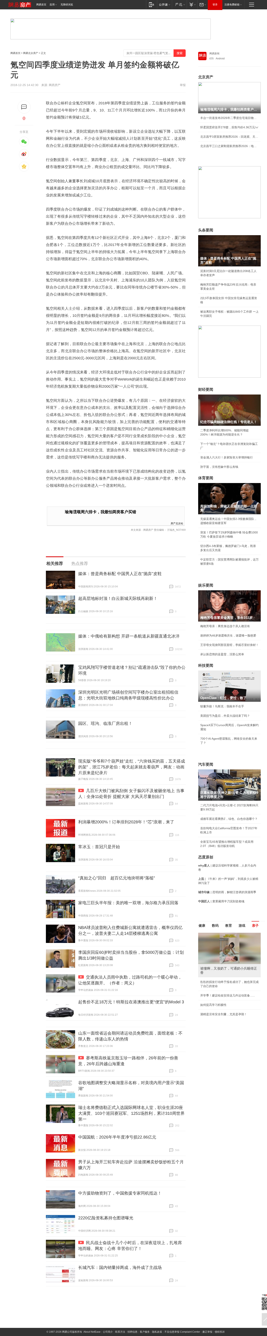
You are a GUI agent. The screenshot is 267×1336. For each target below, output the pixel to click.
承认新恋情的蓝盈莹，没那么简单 (222, 654)
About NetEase (92, 1331)
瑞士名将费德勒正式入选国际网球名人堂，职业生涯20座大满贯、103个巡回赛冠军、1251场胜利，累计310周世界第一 (131, 1113)
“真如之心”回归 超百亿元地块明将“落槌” (116, 878)
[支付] (192, 4)
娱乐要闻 (205, 585)
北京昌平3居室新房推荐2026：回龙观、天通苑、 (229, 136)
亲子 (255, 925)
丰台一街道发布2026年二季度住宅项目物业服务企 (229, 118)
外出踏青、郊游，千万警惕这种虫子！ (225, 977)
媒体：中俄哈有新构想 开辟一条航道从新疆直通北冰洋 (129, 636)
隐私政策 (157, 1331)
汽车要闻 (205, 764)
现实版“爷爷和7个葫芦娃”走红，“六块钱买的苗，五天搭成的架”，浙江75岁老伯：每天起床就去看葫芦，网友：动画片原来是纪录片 (131, 767)
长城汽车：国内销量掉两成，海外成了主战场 (120, 1267)
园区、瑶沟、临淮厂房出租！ (105, 723)
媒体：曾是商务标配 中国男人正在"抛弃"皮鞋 (120, 573)
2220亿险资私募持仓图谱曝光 (105, 1218)
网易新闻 (214, 53)
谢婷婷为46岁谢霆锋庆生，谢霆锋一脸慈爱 (228, 635)
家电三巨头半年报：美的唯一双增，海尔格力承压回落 (128, 902)
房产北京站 (177, 523)
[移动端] (151, 4)
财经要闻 (205, 389)
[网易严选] (179, 4)
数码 (215, 925)
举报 (183, 85)
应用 (52, 4)
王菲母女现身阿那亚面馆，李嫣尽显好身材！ (229, 645)
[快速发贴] (24, 107)
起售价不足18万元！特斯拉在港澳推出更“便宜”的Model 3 (131, 1002)
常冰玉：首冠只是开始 (99, 846)
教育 (228, 925)
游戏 (242, 925)
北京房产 (205, 77)
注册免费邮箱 (231, 4)
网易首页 (41, 4)
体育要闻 (205, 478)
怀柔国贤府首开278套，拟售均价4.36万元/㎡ (229, 127)
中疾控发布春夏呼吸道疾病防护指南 (223, 1006)
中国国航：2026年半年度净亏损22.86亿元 (117, 1137)
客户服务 (145, 1331)
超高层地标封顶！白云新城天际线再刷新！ (117, 598)
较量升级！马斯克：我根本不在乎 (222, 706)
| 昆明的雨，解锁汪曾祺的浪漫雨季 (227, 892)
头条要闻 (205, 230)
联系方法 (120, 1331)
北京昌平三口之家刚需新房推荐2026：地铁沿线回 (229, 146)
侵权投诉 (220, 1331)
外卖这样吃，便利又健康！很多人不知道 (226, 996)
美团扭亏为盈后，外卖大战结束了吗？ (225, 715)
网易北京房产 (30, 53)
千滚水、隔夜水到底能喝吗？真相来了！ (226, 987)
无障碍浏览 (66, 4)
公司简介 (108, 1331)
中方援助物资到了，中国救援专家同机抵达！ (120, 1193)
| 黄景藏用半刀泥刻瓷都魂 (221, 901)
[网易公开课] (164, 4)
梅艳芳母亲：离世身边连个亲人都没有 (225, 626)
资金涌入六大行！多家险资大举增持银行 (226, 457)
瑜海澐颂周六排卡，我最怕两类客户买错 (100, 512)
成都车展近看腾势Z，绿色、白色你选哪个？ (229, 818)
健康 (202, 925)
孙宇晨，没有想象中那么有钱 (219, 466)
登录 (215, 4)
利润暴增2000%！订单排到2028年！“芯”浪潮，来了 (126, 822)
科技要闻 (205, 665)
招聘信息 (132, 1331)
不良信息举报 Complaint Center (182, 1331)
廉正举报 (207, 1331)
